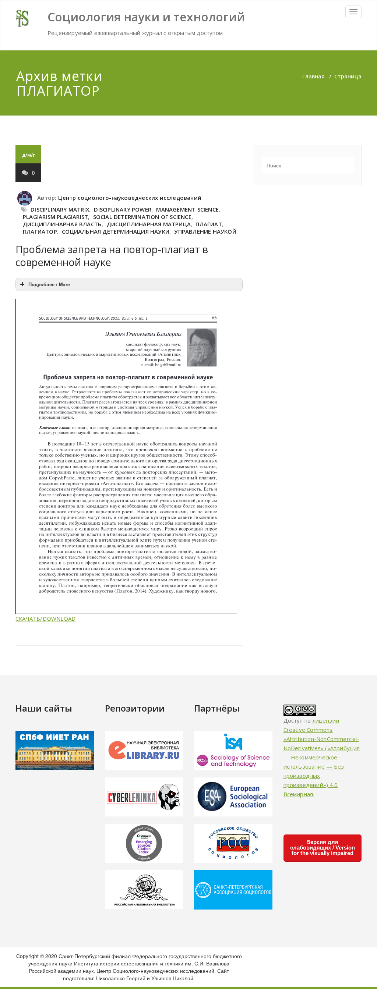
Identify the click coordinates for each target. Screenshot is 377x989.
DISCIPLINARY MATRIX (60, 209)
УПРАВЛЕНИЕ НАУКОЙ (205, 231)
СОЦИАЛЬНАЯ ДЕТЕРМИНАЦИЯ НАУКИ (115, 231)
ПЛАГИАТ (208, 224)
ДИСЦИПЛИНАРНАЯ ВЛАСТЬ (62, 224)
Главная (313, 76)
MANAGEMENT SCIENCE (187, 209)
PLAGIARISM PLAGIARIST (55, 216)
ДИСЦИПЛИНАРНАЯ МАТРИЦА (149, 224)
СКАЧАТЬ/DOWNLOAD (45, 618)
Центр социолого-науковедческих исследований (129, 197)
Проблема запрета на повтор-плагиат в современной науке (111, 255)
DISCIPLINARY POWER (122, 209)
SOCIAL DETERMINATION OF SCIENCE (142, 216)
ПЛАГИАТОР (40, 231)
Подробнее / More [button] (49, 284)
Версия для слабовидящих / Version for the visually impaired (322, 847)
